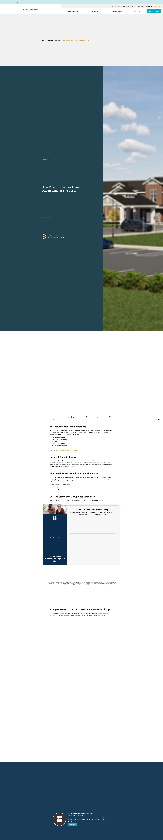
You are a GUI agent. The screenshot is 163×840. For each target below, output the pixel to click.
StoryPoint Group (51, 235)
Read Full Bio (72, 824)
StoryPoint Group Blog (47, 40)
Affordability (58, 40)
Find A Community (154, 11)
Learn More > (36, 2)
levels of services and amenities (102, 461)
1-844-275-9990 (157, 6)
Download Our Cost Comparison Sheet (66, 450)
